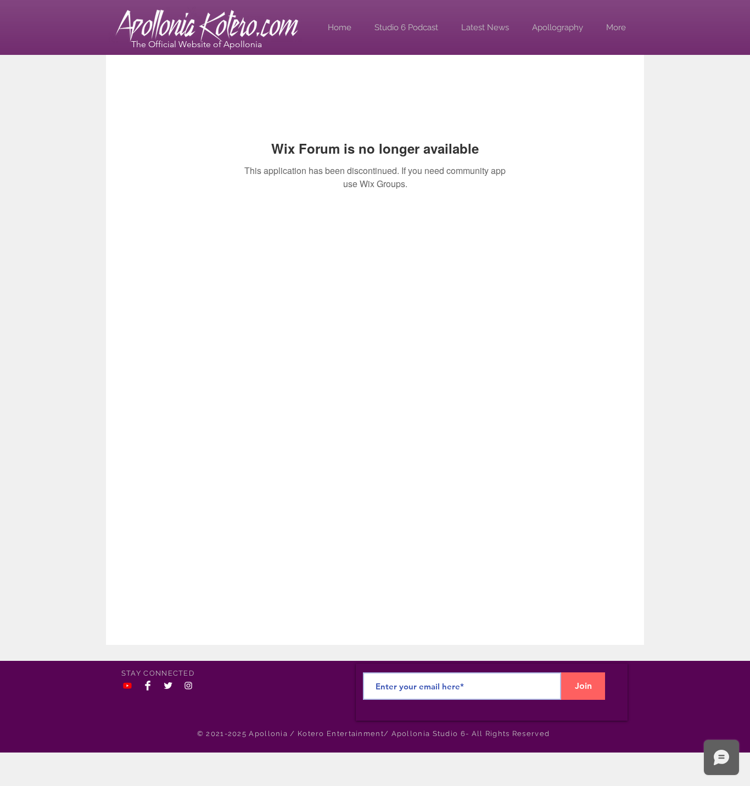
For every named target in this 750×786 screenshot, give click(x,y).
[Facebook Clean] (148, 685)
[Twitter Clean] (168, 685)
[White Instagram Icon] (188, 685)
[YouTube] (127, 685)
